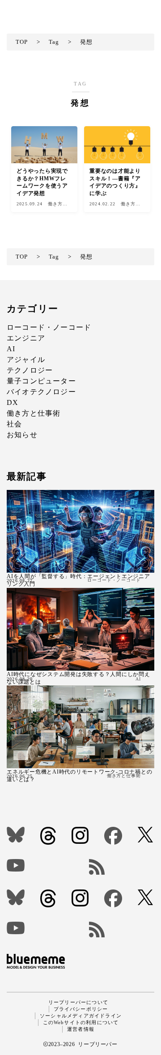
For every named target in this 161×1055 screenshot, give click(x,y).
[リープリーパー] (31, 10)
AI (11, 349)
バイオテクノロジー (41, 392)
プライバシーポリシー (81, 1009)
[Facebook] (113, 836)
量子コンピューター (41, 381)
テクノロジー (30, 370)
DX (12, 402)
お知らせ (22, 434)
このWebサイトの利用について (81, 1022)
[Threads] (48, 836)
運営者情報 (80, 1029)
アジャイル (26, 359)
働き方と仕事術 (33, 413)
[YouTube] (41, 865)
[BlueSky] (16, 834)
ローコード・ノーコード (49, 327)
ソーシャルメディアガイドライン (81, 1015)
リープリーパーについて (78, 1002)
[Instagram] (81, 835)
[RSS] (122, 867)
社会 (14, 424)
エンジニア (26, 338)
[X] (146, 834)
